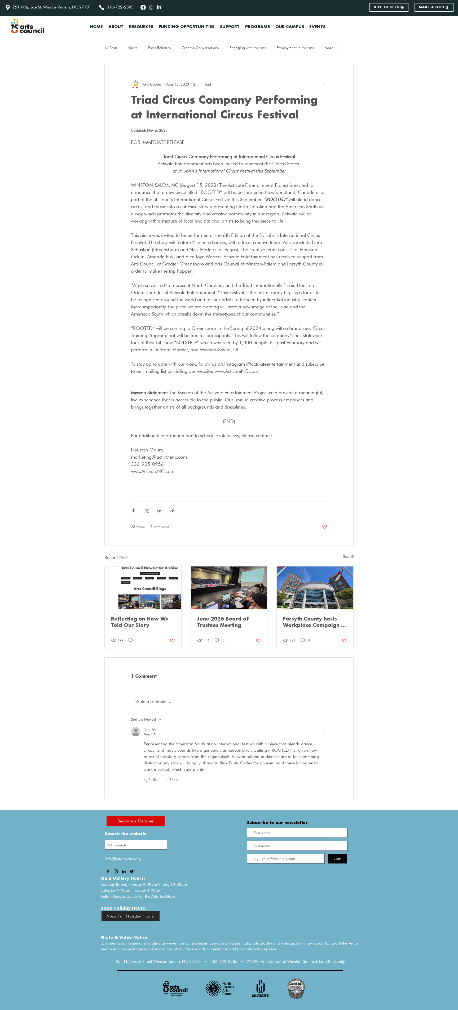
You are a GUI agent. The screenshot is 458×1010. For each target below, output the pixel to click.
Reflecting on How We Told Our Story (140, 622)
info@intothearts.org (123, 859)
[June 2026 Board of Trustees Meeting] (229, 587)
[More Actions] (324, 731)
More (329, 48)
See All (348, 556)
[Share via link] (172, 510)
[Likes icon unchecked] (147, 780)
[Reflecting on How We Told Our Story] (143, 587)
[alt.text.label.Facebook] (143, 7)
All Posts (111, 48)
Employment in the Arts (295, 48)
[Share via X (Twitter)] (146, 510)
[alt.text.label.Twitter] (131, 871)
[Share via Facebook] (133, 510)
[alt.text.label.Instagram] (151, 7)
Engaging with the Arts (248, 48)
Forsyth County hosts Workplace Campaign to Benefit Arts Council (314, 623)
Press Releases (159, 48)
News (132, 48)
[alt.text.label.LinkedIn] (159, 7)
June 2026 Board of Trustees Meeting (223, 622)
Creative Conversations (200, 48)
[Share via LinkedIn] (159, 510)
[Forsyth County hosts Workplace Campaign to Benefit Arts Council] (315, 587)
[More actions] (324, 84)
